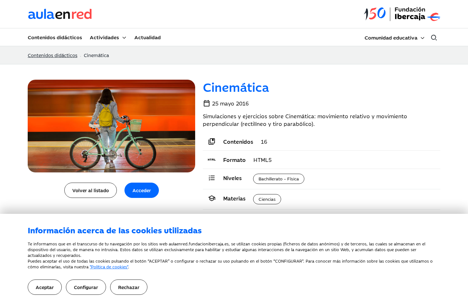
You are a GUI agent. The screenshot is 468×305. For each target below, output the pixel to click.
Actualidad (147, 36)
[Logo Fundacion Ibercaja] (402, 14)
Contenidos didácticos (55, 36)
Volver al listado (90, 190)
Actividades (104, 36)
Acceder (141, 190)
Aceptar (45, 287)
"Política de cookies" (109, 266)
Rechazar (128, 287)
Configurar (86, 287)
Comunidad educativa (391, 37)
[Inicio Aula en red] (60, 14)
